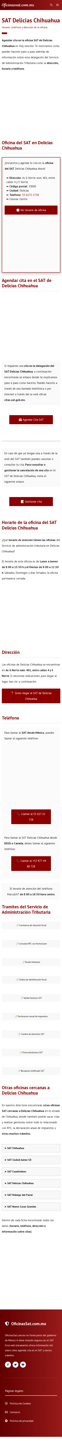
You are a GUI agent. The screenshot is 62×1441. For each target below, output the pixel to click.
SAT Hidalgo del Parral (20, 1194)
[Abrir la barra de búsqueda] (51, 5)
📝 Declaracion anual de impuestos (31, 1016)
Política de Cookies (20, 1403)
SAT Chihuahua (15, 1148)
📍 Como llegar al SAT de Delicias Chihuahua (31, 696)
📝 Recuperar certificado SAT (31, 1070)
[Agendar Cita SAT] (18, 5)
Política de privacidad (21, 1420)
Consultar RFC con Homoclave (31, 943)
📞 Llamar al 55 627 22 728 (31, 816)
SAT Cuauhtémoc (16, 1171)
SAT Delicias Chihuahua (20, 1183)
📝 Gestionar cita (31, 501)
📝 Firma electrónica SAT (31, 1052)
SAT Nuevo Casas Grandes (21, 1206)
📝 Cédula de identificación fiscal (31, 979)
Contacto (15, 1412)
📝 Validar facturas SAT (31, 998)
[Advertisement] (31, 107)
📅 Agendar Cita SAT (31, 420)
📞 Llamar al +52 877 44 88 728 (31, 863)
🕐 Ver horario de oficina (31, 210)
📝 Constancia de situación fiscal (31, 925)
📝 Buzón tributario (31, 962)
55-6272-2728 (30, 195)
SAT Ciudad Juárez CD (19, 1159)
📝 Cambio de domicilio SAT (31, 1034)
